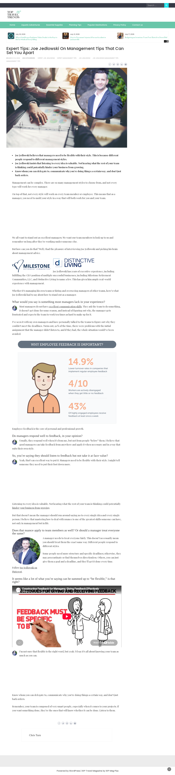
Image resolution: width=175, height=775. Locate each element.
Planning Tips (75, 25)
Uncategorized (28, 58)
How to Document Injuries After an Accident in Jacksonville (88, 38)
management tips (13, 61)
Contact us (137, 25)
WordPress (74, 770)
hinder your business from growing (30, 507)
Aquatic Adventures (30, 25)
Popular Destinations (97, 25)
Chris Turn (35, 735)
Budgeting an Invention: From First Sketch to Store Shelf (146, 37)
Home (12, 25)
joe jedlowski (84, 58)
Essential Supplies (54, 25)
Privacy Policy (119, 25)
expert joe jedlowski (46, 58)
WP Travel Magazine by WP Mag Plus (100, 770)
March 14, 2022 (14, 58)
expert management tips (66, 58)
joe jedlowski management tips (105, 58)
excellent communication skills (65, 306)
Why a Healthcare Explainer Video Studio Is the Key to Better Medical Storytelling (36, 38)
